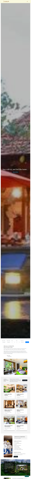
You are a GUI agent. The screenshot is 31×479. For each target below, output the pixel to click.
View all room (25, 380)
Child (16, 340)
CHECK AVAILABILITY (27, 342)
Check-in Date (3, 340)
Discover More (15, 172)
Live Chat (27, 476)
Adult (12, 340)
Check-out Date (8, 340)
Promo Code (22, 340)
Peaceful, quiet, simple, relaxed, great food (15, 169)
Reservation (8, 355)
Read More (15, 456)
